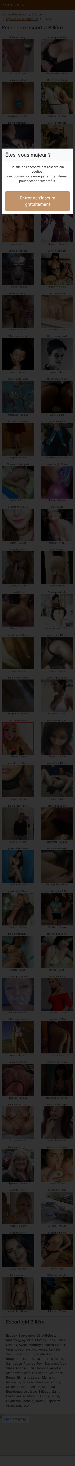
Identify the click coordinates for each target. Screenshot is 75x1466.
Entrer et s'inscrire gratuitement (37, 201)
